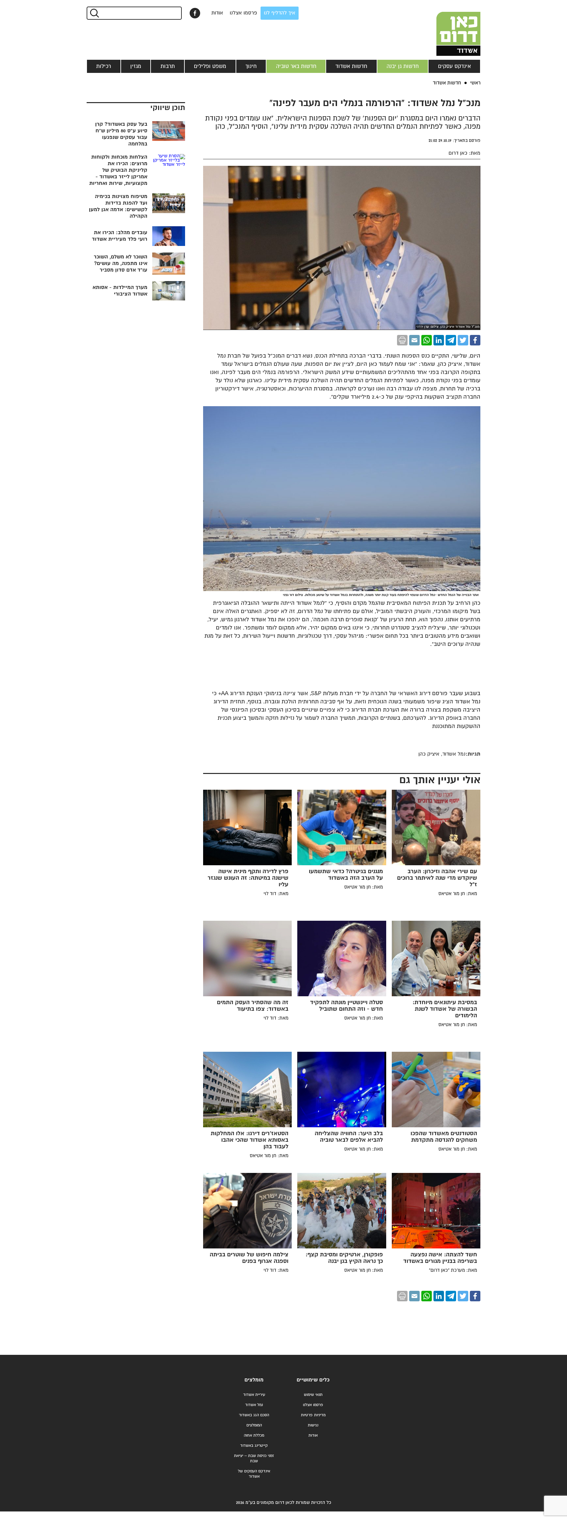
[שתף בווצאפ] (426, 340)
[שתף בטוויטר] (463, 340)
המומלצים (254, 1425)
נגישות (313, 1425)
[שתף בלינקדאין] (438, 340)
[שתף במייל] (414, 340)
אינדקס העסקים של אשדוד (254, 1473)
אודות (217, 13)
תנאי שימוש (313, 1395)
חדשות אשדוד (351, 66)
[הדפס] (402, 340)
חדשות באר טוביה (296, 66)
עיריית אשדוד (254, 1395)
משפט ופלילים (210, 66)
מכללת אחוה (254, 1435)
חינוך (251, 66)
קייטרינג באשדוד (254, 1445)
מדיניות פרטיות (313, 1415)
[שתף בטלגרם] (451, 340)
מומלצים (253, 1380)
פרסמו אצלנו (243, 13)
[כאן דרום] (447, 28)
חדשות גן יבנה (403, 66)
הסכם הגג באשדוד (254, 1415)
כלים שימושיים (313, 1380)
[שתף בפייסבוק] (194, 13)
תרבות (167, 66)
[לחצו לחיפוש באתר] (94, 13)
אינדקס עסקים (454, 66)
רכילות (103, 66)
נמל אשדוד (254, 1405)
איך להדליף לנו (279, 13)
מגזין (135, 66)
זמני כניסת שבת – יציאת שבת (254, 1458)
